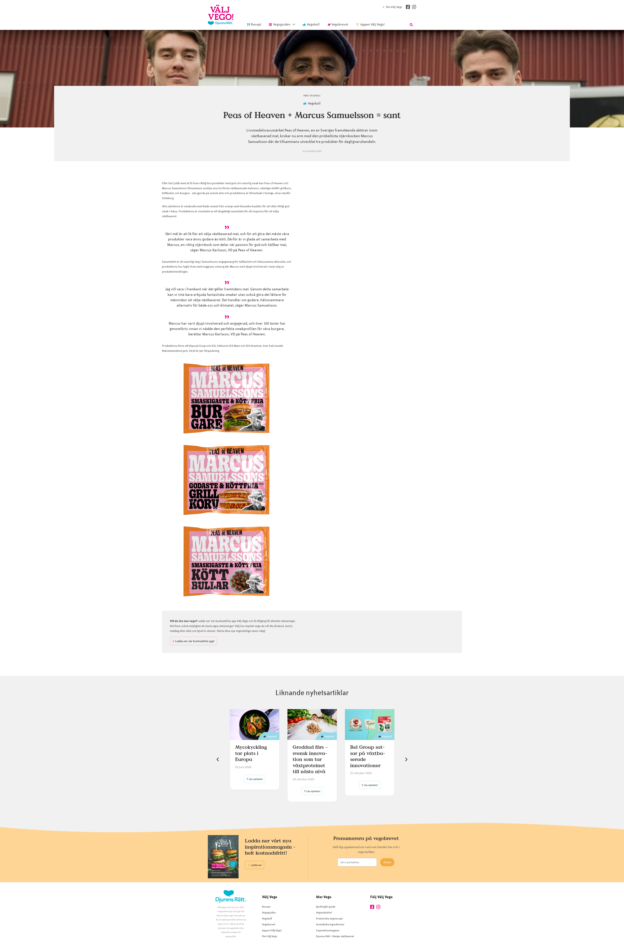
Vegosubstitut (324, 912)
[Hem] (221, 15)
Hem (305, 95)
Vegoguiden (269, 912)
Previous (217, 759)
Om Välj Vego (394, 7)
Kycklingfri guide (325, 906)
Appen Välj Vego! (272, 930)
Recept (266, 906)
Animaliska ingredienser (330, 924)
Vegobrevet (268, 924)
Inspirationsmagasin (327, 930)
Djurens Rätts (237, 907)
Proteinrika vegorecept (329, 918)
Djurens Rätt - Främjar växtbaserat (335, 936)
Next (406, 759)
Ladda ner (256, 865)
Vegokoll (315, 95)
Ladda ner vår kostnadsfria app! (194, 641)
